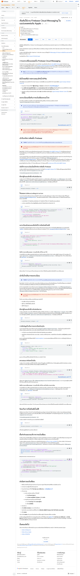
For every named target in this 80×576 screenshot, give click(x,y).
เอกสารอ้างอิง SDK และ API (21, 556)
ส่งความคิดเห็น (68, 20)
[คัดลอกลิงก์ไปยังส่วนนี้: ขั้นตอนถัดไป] (30, 524)
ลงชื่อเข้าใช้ (77, 1)
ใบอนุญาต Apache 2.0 (58, 544)
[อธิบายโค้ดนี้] (67, 113)
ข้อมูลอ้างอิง (30, 7)
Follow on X (39, 558)
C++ (62, 39)
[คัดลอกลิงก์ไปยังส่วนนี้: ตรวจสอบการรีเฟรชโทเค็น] (36, 360)
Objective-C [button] (27, 111)
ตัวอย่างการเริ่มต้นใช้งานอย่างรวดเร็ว (64, 52)
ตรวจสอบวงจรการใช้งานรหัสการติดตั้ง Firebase (57, 163)
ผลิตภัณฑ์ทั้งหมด (60, 568)
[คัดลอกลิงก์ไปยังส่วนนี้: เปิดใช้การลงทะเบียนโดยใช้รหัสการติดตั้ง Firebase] (52, 167)
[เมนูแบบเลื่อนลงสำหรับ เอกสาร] (31, 1)
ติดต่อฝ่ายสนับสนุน (60, 554)
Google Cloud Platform (51, 568)
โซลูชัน (25, 1)
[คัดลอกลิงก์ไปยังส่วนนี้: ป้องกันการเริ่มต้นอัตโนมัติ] (40, 409)
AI (12, 7)
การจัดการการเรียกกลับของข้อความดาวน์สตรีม (45, 65)
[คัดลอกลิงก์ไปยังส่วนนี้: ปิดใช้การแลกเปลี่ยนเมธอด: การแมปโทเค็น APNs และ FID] (48, 252)
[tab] (22, 111)
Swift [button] (22, 111)
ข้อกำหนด (19, 573)
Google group (59, 558)
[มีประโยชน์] (69, 17)
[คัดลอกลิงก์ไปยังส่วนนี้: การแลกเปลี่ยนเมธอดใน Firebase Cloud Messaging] (61, 61)
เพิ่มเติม (35, 1)
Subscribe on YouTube (41, 560)
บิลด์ (13, 1)
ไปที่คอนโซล (71, 1)
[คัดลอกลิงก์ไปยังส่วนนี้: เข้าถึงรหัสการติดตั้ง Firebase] (43, 138)
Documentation (5, 5)
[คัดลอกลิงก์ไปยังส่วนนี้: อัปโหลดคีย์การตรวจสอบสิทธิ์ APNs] (48, 79)
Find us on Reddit (40, 556)
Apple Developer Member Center (59, 91)
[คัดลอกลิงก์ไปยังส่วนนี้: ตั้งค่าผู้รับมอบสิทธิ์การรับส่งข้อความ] (42, 176)
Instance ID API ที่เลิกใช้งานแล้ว (33, 146)
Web (43, 39)
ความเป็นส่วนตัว (24, 573)
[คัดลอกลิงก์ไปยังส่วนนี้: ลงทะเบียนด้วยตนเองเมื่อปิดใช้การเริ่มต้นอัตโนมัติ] (51, 225)
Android (36, 39)
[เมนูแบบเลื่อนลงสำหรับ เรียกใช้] (21, 1)
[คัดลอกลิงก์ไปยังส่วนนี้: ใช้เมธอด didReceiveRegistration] (44, 193)
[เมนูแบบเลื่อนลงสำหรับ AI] (14, 7)
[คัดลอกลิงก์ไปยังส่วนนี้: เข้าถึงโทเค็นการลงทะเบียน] (41, 276)
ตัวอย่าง (35, 7)
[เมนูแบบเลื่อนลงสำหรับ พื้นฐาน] (9, 7)
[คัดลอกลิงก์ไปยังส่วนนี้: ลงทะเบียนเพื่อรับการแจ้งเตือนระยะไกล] (50, 98)
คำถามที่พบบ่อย (59, 564)
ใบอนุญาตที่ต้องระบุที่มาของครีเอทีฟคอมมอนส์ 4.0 (36, 544)
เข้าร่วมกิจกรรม (39, 562)
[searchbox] (7, 11)
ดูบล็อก (38, 554)
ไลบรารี (18, 560)
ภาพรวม (2, 7)
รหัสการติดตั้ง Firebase (55, 64)
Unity (56, 39)
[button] (7, 20)
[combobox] (45, 1)
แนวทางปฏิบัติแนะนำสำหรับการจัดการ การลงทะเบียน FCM (52, 142)
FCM (13, 5)
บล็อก (66, 1)
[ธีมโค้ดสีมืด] (69, 113)
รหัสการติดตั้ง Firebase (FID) (55, 151)
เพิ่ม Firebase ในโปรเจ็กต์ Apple (33, 56)
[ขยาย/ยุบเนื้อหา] (24, 27)
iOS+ (30, 39)
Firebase (21, 17)
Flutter (49, 39)
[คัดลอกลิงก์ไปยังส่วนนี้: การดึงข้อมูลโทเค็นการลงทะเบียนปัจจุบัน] (45, 326)
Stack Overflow (60, 556)
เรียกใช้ (18, 1)
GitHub (18, 562)
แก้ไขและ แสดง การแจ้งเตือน (51, 441)
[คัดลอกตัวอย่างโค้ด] (71, 113)
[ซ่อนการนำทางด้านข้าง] (14, 574)
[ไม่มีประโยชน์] (71, 17)
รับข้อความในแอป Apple (26, 532)
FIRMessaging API (54, 52)
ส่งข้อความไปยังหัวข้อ (26, 534)
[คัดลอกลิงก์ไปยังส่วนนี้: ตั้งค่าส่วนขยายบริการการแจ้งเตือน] (47, 434)
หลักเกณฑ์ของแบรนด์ (60, 562)
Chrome (37, 568)
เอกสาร (29, 1)
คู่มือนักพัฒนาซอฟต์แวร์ (21, 554)
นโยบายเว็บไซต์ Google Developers (26, 545)
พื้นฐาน (7, 7)
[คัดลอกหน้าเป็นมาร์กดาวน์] (46, 24)
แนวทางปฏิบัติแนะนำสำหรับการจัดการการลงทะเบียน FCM (52, 279)
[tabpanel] (46, 119)
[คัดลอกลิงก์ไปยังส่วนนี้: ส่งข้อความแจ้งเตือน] (36, 481)
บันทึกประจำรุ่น (59, 560)
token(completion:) (40, 338)
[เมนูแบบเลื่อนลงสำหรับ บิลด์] (15, 1)
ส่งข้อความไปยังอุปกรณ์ (26, 530)
